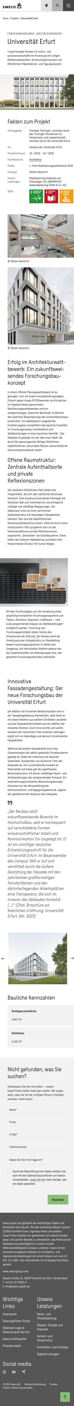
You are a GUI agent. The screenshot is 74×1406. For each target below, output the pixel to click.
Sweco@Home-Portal (16, 1321)
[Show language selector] (46, 5)
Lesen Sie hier (38, 1179)
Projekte (15, 18)
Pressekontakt (12, 1346)
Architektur (35, 159)
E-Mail (13, 1134)
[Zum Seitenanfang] (65, 1397)
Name (13, 1109)
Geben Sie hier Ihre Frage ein (26, 1159)
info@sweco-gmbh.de (17, 1286)
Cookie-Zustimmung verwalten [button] (17, 1387)
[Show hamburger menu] (68, 5)
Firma (12, 1122)
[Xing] (24, 1371)
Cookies (53, 1384)
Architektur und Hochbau (52, 1347)
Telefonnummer (18, 1146)
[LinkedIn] (69, 988)
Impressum (10, 1314)
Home (5, 18)
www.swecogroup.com (15, 1271)
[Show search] (57, 5)
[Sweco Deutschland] (12, 5)
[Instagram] (5, 1372)
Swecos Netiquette (15, 1339)
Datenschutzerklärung (35, 1384)
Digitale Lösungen (48, 1354)
